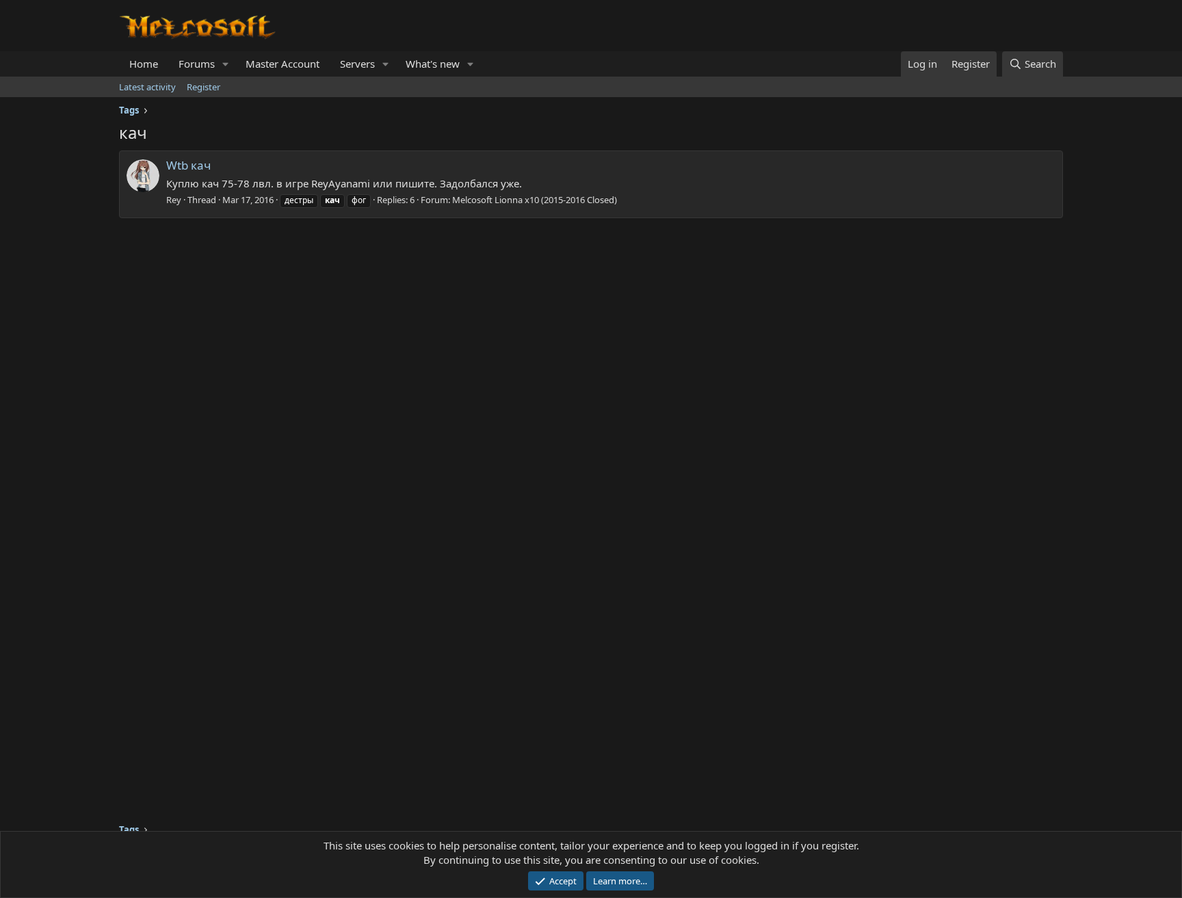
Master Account (282, 63)
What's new (433, 63)
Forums (197, 63)
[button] (225, 64)
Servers (357, 63)
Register (203, 87)
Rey (173, 200)
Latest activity (147, 87)
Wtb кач (188, 165)
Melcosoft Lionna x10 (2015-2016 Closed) (534, 200)
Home (143, 63)
